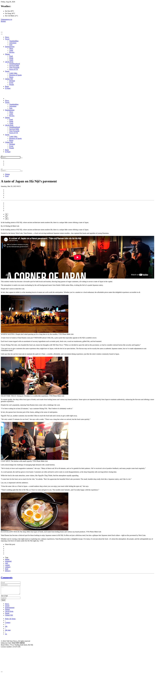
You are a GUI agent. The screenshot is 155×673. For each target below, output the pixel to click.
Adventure (12, 43)
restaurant (8, 561)
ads (6, 626)
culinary (7, 567)
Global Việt (9, 79)
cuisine (7, 565)
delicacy (8, 571)
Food (11, 56)
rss (6, 634)
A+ (7, 219)
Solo (10, 45)
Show (11, 48)
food (6, 569)
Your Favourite (14, 67)
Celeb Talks (13, 73)
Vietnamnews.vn (6, 19)
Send (3, 600)
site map (8, 630)
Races (11, 77)
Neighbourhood (14, 64)
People (11, 84)
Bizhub (3, 21)
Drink (11, 58)
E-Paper (7, 88)
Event (11, 83)
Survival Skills (14, 65)
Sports (7, 71)
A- (6, 214)
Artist (11, 50)
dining (7, 559)
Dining (7, 54)
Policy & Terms (10, 619)
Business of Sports (15, 75)
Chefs (11, 60)
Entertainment (9, 46)
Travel (7, 39)
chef (6, 563)
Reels (7, 86)
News (7, 37)
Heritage (12, 81)
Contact (7, 622)
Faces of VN (13, 69)
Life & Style (9, 62)
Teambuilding (13, 41)
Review (11, 52)
